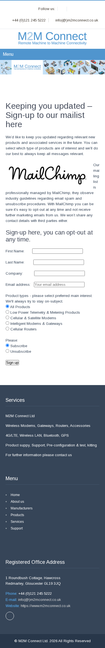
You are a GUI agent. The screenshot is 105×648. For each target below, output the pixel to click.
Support (17, 528)
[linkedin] (63, 9)
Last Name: (19, 262)
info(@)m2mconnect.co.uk (39, 600)
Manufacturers (21, 508)
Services (17, 522)
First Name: (18, 251)
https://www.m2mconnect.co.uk (45, 606)
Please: (12, 340)
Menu (8, 54)
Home (15, 495)
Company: (20, 273)
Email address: (19, 284)
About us (17, 502)
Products (17, 515)
